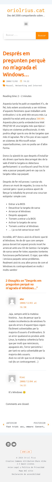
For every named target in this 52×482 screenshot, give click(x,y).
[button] (26, 24)
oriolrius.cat (26, 10)
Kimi (22, 377)
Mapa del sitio (26, 471)
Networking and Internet (28, 85)
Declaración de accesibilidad (26, 474)
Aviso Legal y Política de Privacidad (26, 467)
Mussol (9, 85)
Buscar (42, 35)
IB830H (40, 118)
